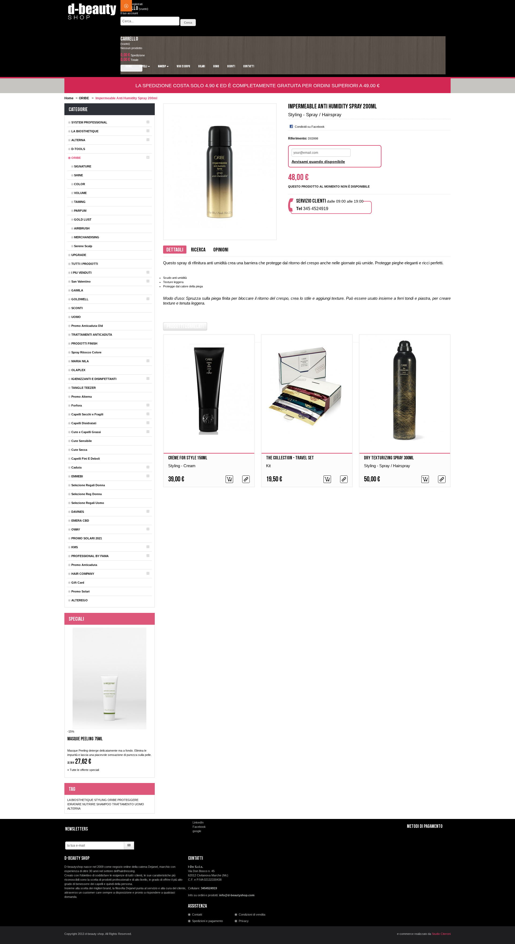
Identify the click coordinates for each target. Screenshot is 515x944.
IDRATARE (74, 804)
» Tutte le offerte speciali (83, 769)
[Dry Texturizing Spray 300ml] (404, 389)
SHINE (78, 175)
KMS (74, 547)
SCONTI (77, 308)
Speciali (76, 619)
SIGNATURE (82, 166)
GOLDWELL (80, 299)
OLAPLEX (78, 370)
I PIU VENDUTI (81, 272)
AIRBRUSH (82, 228)
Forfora (76, 405)
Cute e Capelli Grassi (86, 432)
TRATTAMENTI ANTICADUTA (91, 334)
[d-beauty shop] (92, 10)
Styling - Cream (182, 465)
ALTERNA (78, 140)
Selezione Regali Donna (88, 485)
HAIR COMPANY (82, 573)
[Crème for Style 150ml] (209, 389)
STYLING (100, 800)
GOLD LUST (82, 219)
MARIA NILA (80, 361)
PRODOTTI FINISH (84, 343)
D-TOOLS (78, 149)
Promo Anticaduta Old (87, 325)
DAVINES (77, 511)
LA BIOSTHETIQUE (84, 131)
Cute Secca (79, 449)
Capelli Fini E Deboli (85, 458)
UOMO (76, 317)
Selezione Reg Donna (86, 494)
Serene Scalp (83, 246)
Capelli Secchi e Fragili (87, 414)
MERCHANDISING (86, 237)
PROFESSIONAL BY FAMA (90, 556)
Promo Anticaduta (84, 564)
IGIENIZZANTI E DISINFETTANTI (93, 378)
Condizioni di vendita (252, 914)
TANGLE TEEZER (83, 387)
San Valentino (81, 281)
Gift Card (77, 582)
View (246, 479)
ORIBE (84, 98)
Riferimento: (297, 138)
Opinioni (220, 250)
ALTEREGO (79, 600)
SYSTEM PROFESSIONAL (89, 122)
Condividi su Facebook (310, 126)
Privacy (244, 921)
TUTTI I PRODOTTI (84, 263)
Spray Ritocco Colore (86, 352)
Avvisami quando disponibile (318, 161)
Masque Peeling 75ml (85, 739)
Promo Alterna (81, 396)
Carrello (129, 39)
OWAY (75, 529)
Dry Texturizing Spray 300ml (389, 458)
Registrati (136, 4)
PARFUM (80, 210)
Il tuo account (129, 13)
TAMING (80, 201)
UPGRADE (78, 255)
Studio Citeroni (441, 933)
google (197, 831)
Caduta (76, 467)
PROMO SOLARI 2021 (86, 538)
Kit (268, 465)
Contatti (197, 914)
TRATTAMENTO (123, 804)
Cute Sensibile (81, 440)
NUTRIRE (88, 804)
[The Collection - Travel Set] (307, 389)
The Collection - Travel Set (290, 458)
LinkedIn (198, 822)
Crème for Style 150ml (187, 458)
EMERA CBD (80, 520)
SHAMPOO (103, 804)
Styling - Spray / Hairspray (387, 465)
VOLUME (80, 193)
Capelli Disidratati (83, 423)
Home (68, 98)
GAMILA (77, 290)
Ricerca (198, 250)
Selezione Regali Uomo (87, 502)
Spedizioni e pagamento (207, 921)
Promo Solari (80, 591)
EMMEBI (77, 476)
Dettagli (174, 250)
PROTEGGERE (127, 800)
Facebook (199, 826)
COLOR (79, 184)
